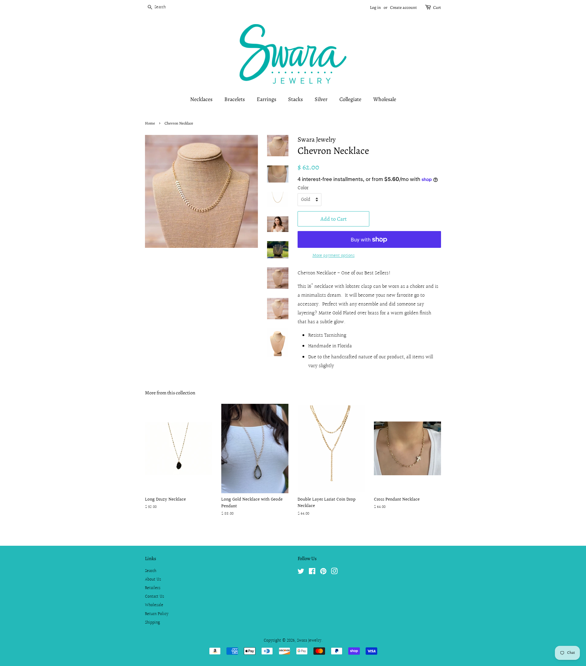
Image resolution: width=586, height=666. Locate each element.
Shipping (152, 622)
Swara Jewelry (309, 640)
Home (150, 123)
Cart (437, 7)
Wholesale (384, 99)
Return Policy (156, 613)
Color (303, 188)
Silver (321, 99)
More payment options (334, 255)
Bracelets (234, 99)
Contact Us (154, 596)
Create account (403, 7)
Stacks (295, 99)
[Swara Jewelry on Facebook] (312, 572)
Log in (375, 7)
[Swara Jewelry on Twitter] (301, 572)
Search (150, 570)
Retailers (153, 588)
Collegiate (350, 99)
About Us (153, 579)
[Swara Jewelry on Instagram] (334, 572)
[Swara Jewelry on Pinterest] (323, 572)
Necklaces (201, 99)
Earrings (266, 99)
